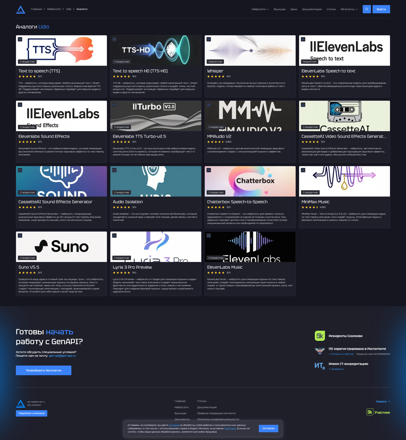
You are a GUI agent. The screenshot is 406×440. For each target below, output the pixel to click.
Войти (381, 9)
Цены (293, 9)
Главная (180, 401)
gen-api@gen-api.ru (62, 355)
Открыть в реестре (342, 354)
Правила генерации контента (216, 413)
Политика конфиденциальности (218, 419)
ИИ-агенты (347, 9)
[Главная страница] (20, 9)
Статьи (331, 9)
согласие (174, 425)
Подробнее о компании (32, 413)
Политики (230, 428)
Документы (182, 419)
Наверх (381, 401)
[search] (367, 9)
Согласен (269, 428)
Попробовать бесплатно (43, 370)
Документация (312, 9)
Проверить (337, 369)
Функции (279, 9)
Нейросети (258, 9)
